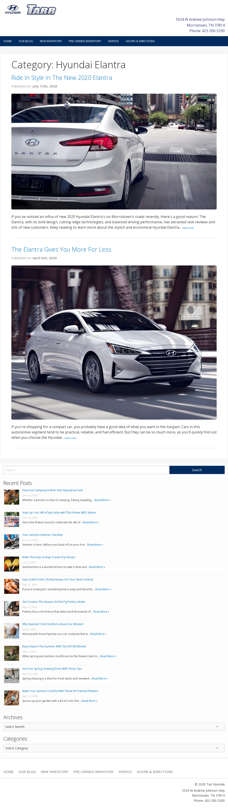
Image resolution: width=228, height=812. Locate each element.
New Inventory (51, 41)
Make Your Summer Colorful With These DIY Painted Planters (60, 691)
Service (113, 41)
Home (8, 41)
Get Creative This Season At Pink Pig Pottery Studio (54, 602)
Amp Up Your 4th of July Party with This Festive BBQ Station (59, 512)
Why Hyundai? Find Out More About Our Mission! (52, 624)
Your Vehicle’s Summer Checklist (42, 535)
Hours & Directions (140, 41)
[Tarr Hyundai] (30, 9)
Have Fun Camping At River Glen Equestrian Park (52, 490)
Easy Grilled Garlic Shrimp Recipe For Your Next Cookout (57, 579)
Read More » (102, 500)
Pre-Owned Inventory (85, 41)
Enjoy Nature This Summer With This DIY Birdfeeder (54, 646)
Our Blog (26, 41)
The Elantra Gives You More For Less (61, 249)
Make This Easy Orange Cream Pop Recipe (48, 557)
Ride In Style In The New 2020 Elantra (61, 77)
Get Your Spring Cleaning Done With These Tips (52, 669)
